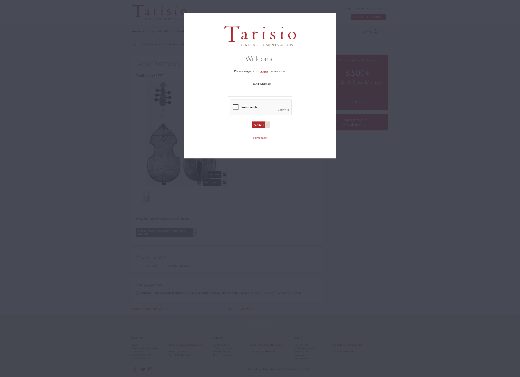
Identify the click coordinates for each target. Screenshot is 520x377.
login (264, 71)
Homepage (260, 138)
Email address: (261, 84)
